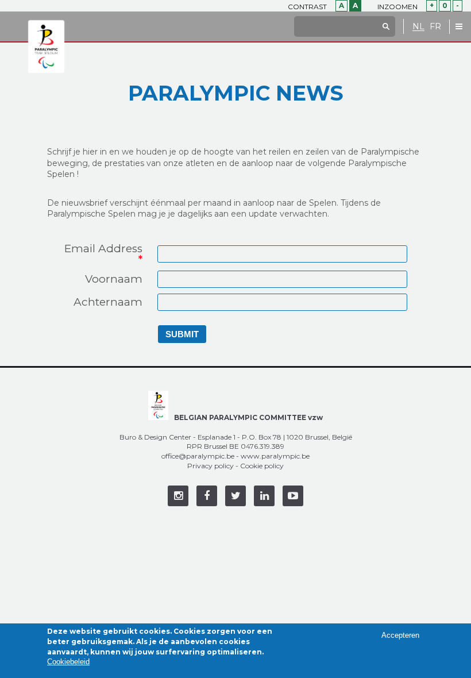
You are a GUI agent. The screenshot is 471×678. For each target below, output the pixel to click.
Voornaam (113, 278)
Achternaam (108, 301)
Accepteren (400, 635)
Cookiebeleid (68, 661)
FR (435, 26)
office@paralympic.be (197, 456)
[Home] (46, 47)
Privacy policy (210, 465)
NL (418, 26)
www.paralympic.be (275, 456)
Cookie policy (262, 465)
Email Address (103, 254)
